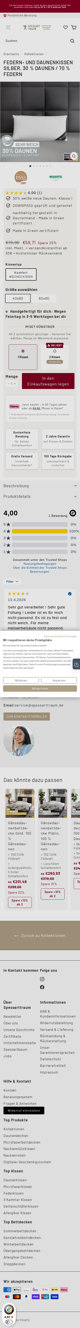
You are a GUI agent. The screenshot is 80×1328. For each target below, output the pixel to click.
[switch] (9, 1322)
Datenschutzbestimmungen (60, 636)
